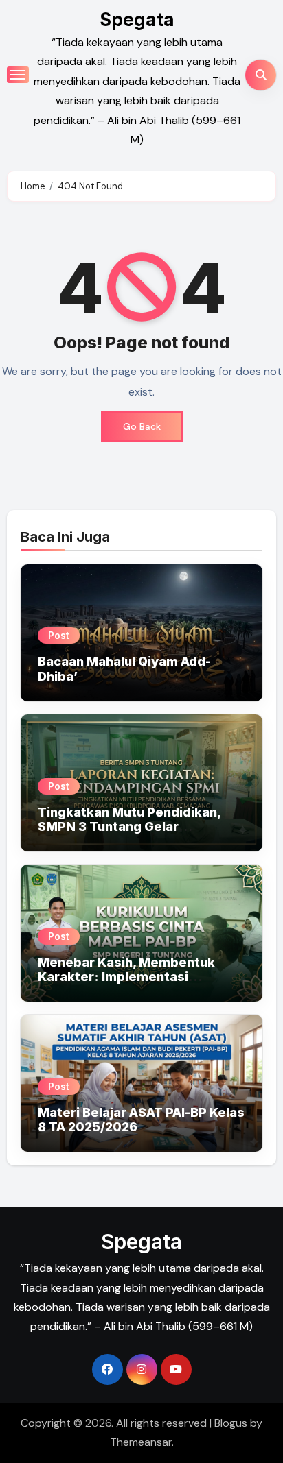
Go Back (142, 426)
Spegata (137, 19)
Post (58, 635)
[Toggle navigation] (18, 74)
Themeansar (141, 1442)
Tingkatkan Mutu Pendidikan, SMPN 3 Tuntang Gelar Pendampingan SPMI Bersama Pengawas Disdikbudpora (131, 834)
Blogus (230, 1423)
